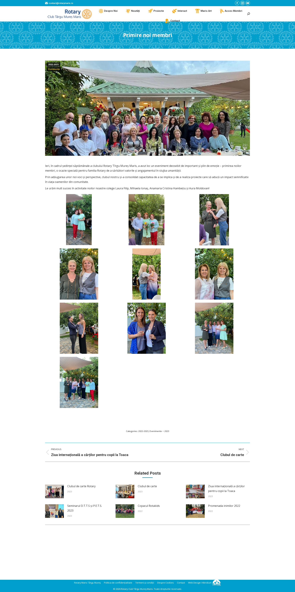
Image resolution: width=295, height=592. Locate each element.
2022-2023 (53, 64)
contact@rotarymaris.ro (61, 3)
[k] (79, 382)
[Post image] (54, 491)
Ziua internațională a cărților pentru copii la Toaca (226, 488)
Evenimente (54, 69)
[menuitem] (108, 11)
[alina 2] (214, 274)
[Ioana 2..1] (146, 328)
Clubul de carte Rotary (81, 486)
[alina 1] (79, 274)
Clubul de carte (147, 486)
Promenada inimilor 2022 (224, 506)
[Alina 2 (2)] (146, 274)
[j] (214, 328)
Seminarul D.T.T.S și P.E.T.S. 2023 (84, 508)
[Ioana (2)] (79, 328)
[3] (146, 219)
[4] (79, 219)
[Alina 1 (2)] (214, 219)
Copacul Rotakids (149, 506)
